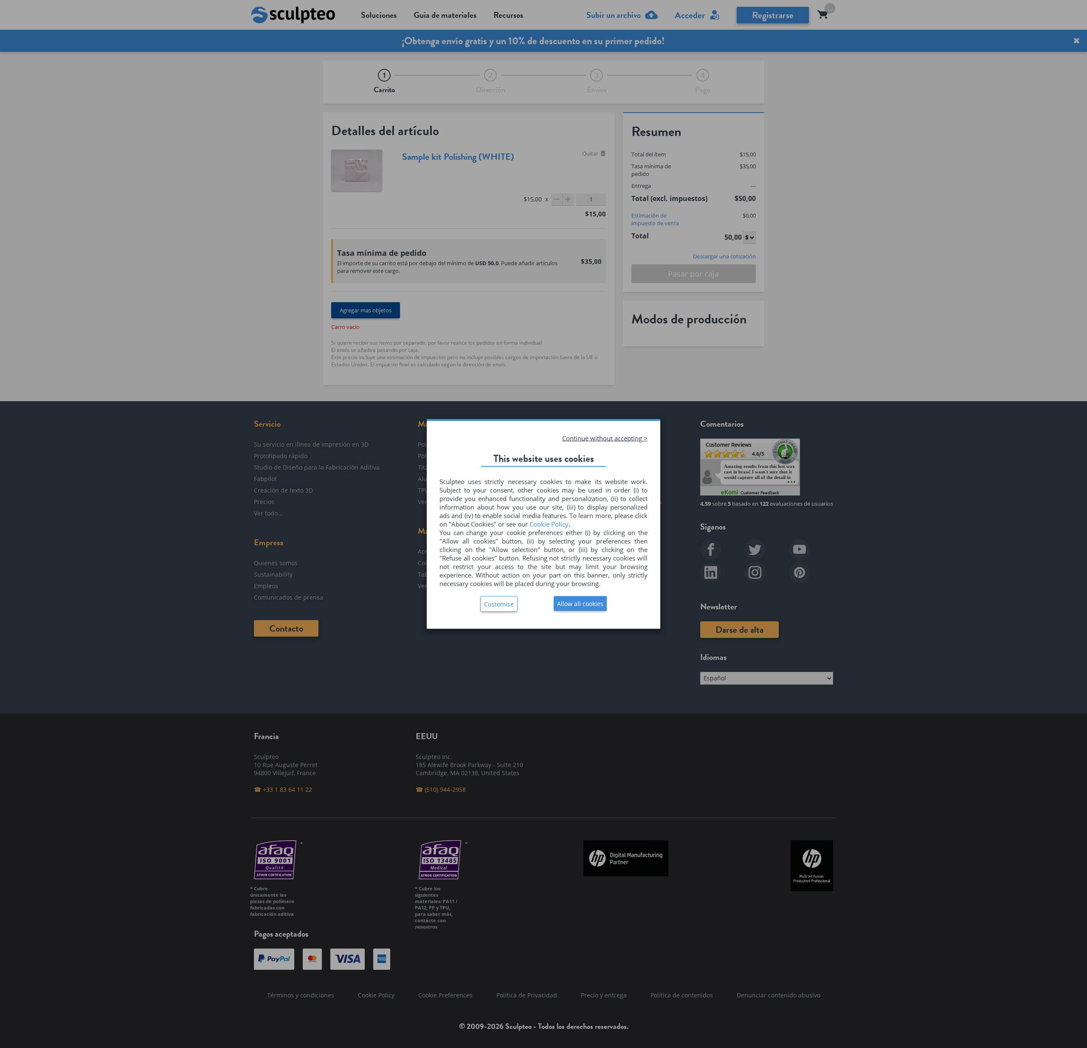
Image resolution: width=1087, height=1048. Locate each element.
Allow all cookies (580, 604)
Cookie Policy (549, 524)
